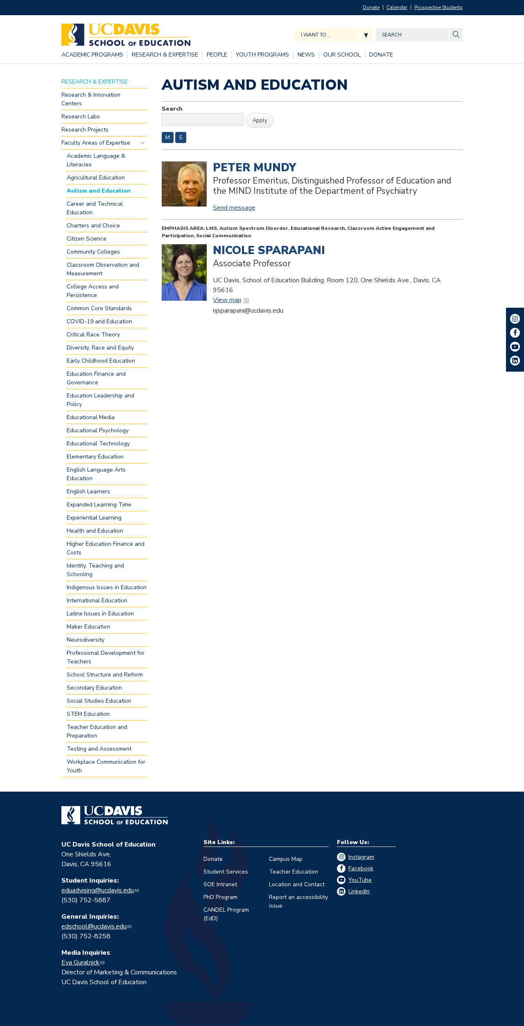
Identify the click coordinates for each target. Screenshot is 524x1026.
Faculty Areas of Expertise (142, 143)
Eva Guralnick (80, 962)
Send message (234, 207)
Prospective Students (438, 7)
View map (227, 299)
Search (172, 109)
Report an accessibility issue (298, 901)
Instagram (361, 857)
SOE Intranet (220, 884)
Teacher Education (293, 872)
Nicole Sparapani (269, 250)
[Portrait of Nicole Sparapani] (184, 272)
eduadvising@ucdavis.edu (97, 890)
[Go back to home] (114, 815)
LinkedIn (359, 891)
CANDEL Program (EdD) (226, 914)
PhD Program (220, 897)
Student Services (225, 872)
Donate (371, 7)
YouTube (360, 880)
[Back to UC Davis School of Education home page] (125, 32)
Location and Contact (297, 884)
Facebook (360, 868)
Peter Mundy (254, 167)
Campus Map (286, 859)
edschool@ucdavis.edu (93, 926)
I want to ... (316, 35)
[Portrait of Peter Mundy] (184, 184)
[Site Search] (456, 34)
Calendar (396, 7)
